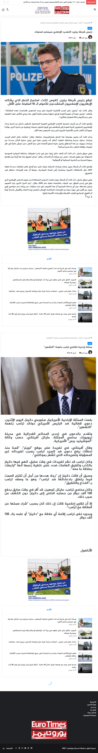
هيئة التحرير (91, 704)
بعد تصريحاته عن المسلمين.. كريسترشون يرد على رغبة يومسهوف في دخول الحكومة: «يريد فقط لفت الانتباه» (48, 2)
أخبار (80, 23)
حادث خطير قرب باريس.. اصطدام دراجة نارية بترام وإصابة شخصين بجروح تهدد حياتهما (42, 291)
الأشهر (49, 259)
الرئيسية (87, 23)
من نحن (93, 707)
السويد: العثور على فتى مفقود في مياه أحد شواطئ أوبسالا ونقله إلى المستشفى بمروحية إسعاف (44, 281)
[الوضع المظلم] (7, 11)
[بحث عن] (95, 11)
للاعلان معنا (92, 712)
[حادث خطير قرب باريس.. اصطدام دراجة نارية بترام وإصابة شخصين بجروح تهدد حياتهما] (85, 295)
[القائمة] (3, 11)
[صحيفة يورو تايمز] (49, 10)
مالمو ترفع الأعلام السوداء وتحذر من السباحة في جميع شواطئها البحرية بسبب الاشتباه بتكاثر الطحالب (43, 304)
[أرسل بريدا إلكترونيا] (80, 38)
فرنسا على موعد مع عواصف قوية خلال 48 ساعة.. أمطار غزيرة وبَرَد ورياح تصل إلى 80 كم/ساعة (42, 315)
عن (4, 748)
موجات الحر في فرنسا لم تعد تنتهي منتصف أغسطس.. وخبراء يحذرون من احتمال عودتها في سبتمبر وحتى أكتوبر (42, 270)
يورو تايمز (84, 38)
